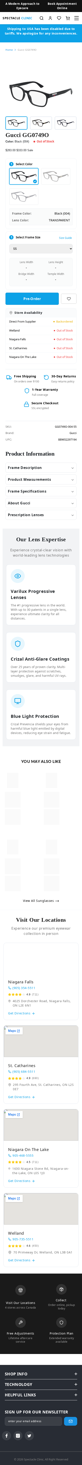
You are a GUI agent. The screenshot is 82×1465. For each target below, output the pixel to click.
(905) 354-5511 (23, 988)
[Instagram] (18, 1435)
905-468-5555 (22, 1155)
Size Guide (65, 238)
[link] (13, 800)
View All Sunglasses (39, 901)
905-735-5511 (22, 1239)
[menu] (76, 18)
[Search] (41, 18)
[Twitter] (29, 1435)
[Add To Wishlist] (69, 299)
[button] (62, 6)
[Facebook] (6, 1435)
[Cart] (68, 18)
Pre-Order (32, 298)
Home (9, 49)
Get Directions (19, 1013)
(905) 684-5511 (23, 1071)
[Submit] (70, 1421)
